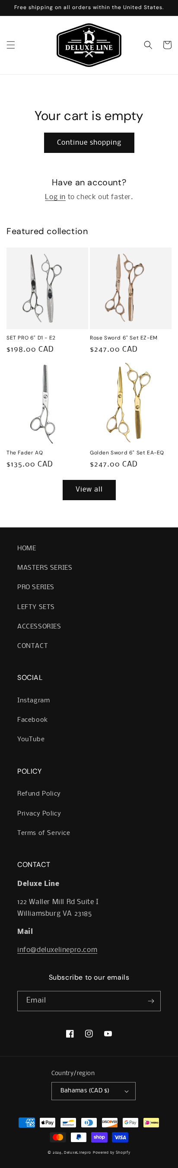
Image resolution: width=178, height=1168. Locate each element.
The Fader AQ (24, 453)
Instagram (33, 700)
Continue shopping (89, 142)
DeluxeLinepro (77, 1153)
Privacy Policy (39, 813)
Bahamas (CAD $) (85, 1091)
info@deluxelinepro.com (57, 950)
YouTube (30, 739)
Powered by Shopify (111, 1153)
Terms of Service (43, 833)
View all (89, 489)
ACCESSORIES (39, 626)
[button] (10, 44)
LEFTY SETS (36, 607)
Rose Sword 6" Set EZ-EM (124, 338)
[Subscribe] (150, 1001)
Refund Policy (39, 793)
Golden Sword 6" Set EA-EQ (127, 453)
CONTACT (32, 646)
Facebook (32, 720)
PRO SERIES (35, 587)
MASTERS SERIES (44, 568)
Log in (55, 197)
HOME (26, 548)
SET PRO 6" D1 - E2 (31, 338)
